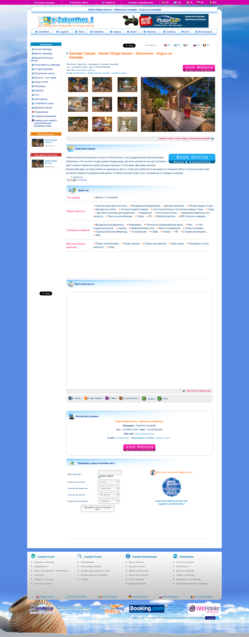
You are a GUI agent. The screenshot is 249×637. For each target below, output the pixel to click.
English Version (47, 597)
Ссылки (84, 579)
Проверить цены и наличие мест (97, 508)
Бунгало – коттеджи (45, 77)
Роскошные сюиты (44, 73)
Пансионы (40, 86)
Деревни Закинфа (137, 583)
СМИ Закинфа (87, 562)
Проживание (41, 112)
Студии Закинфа (43, 69)
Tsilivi (81, 31)
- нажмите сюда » (151, 438)
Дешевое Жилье (43, 107)
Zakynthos (44, 31)
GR (179, 2)
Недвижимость (41, 566)
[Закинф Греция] (66, 27)
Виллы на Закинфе (185, 571)
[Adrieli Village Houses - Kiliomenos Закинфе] (38, 142)
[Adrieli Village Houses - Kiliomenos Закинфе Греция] (38, 163)
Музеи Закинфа (136, 562)
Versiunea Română (203, 597)
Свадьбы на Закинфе (44, 562)
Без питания (182, 566)
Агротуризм (40, 99)
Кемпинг (39, 90)
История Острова (137, 566)
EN (167, 2)
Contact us (110, 2)
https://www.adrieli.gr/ (85, 70)
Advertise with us (80, 2)
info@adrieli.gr (79, 73)
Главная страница (45, 2)
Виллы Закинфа (43, 53)
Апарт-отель (41, 82)
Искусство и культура (138, 575)
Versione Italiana (110, 597)
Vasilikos (171, 31)
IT (191, 2)
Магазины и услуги (43, 583)
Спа (36, 94)
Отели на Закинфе (185, 562)
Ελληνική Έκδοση (78, 597)
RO (214, 2)
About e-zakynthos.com (142, 2)
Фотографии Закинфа (91, 566)
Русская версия (171, 597)
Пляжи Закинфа (136, 579)
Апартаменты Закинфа (47, 64)
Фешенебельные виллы (42, 59)
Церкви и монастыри (138, 571)
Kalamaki (98, 31)
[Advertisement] (45, 232)
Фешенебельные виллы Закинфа (191, 583)
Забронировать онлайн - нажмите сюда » (107, 73)
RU (202, 2)
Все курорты (205, 31)
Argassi (117, 31)
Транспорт (39, 575)
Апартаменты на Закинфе (188, 579)
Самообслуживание (45, 116)
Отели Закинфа (43, 49)
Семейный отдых (44, 103)
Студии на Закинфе (185, 575)
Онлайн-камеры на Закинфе (94, 575)
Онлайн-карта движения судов (95, 571)
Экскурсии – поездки (43, 579)
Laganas (64, 31)
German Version (140, 597)
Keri (187, 31)
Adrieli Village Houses (51, 141)
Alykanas (151, 31)
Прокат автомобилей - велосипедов (51, 571)
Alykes (133, 31)
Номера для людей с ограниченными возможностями (44, 123)
